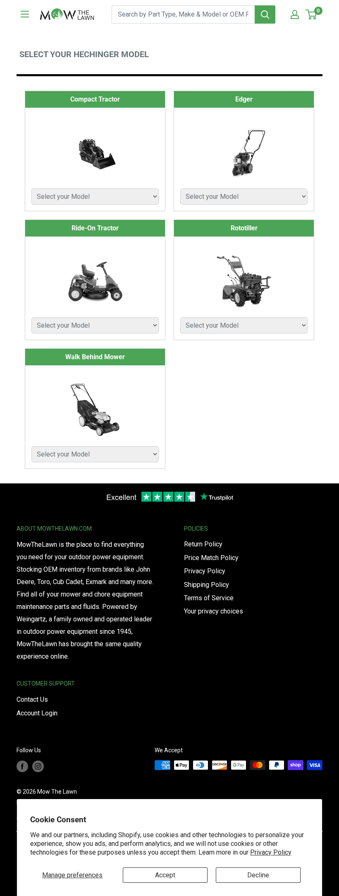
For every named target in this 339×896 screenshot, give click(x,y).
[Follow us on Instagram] (38, 766)
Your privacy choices (213, 611)
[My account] (295, 14)
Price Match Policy (211, 558)
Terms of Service (209, 598)
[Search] (265, 14)
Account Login (37, 713)
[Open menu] (25, 14)
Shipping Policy (206, 585)
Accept (165, 875)
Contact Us (32, 699)
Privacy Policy (270, 852)
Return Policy (203, 544)
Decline (258, 875)
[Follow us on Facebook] (22, 766)
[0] (311, 14)
